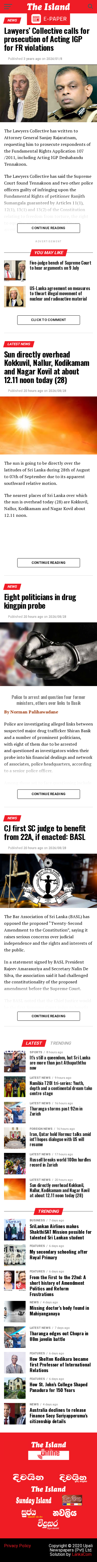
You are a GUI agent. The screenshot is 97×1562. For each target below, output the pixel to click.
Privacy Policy (17, 1545)
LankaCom (82, 1554)
